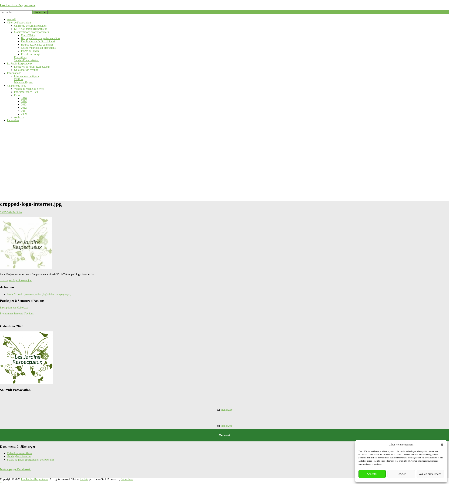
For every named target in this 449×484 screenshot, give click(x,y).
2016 (24, 98)
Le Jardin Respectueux (19, 63)
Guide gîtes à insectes (19, 456)
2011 (23, 110)
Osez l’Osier (28, 35)
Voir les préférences (430, 473)
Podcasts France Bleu (26, 91)
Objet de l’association (19, 22)
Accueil (11, 19)
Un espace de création (26, 69)
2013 (24, 104)
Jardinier (17, 212)
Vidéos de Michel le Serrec (29, 88)
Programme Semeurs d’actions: (17, 313)
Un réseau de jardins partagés (30, 25)
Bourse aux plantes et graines (37, 44)
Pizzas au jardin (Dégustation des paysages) (31, 459)
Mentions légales (23, 82)
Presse (17, 95)
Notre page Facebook (15, 469)
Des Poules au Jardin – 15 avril (38, 41)
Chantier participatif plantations (38, 47)
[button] (442, 444)
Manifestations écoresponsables (31, 31)
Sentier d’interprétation (26, 60)
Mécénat (224, 435)
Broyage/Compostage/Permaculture (40, 38)
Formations (20, 57)
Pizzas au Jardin (30, 50)
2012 (24, 107)
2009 (24, 113)
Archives (19, 117)
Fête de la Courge (31, 54)
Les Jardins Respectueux (17, 5)
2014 (24, 101)
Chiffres (18, 79)
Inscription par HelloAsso (14, 307)
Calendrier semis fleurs (19, 453)
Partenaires (13, 120)
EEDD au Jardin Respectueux (30, 28)
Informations (14, 72)
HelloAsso (227, 409)
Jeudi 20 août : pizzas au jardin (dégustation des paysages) (39, 294)
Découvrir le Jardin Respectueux (32, 66)
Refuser (401, 473)
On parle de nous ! (17, 85)
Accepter (372, 473)
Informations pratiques (26, 76)
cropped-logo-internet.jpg (16, 280)
